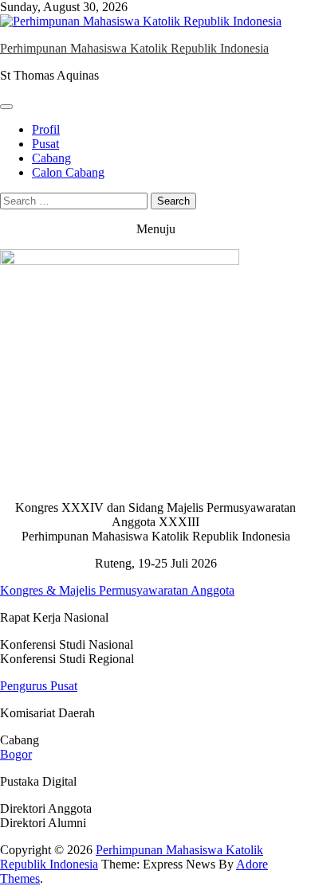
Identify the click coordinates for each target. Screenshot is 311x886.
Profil (46, 129)
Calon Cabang (68, 172)
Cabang (51, 158)
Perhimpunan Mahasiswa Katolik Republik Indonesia (134, 48)
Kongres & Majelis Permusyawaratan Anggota (117, 590)
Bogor (16, 754)
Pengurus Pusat (38, 686)
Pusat (45, 143)
